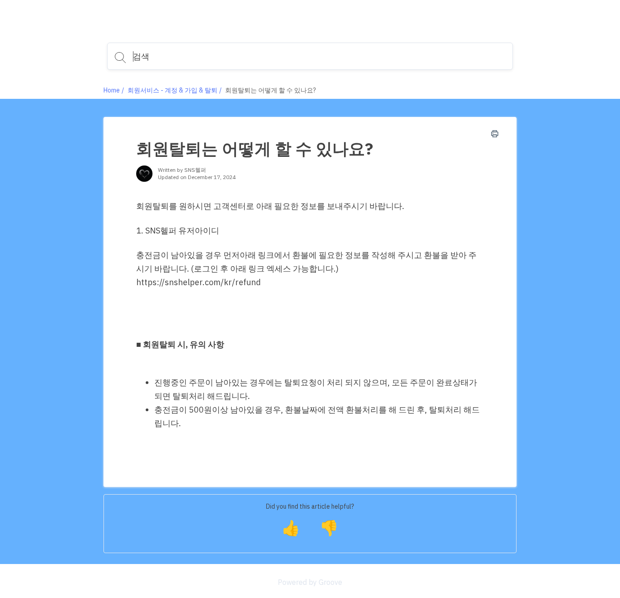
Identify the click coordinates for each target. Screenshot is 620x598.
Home (111, 90)
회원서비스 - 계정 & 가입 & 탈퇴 (172, 90)
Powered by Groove (310, 582)
